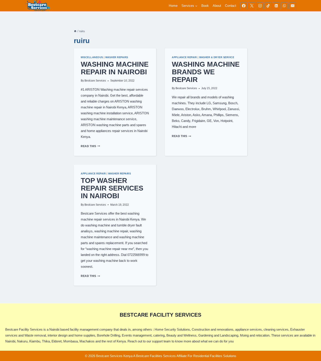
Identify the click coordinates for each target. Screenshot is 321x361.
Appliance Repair (184, 57)
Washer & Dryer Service (216, 57)
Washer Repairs (116, 57)
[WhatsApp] (284, 5)
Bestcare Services (95, 80)
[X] (251, 5)
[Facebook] (243, 5)
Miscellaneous (92, 57)
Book (205, 5)
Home (173, 5)
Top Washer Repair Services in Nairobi (112, 188)
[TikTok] (268, 5)
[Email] (292, 5)
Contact (230, 5)
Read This (90, 146)
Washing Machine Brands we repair (206, 71)
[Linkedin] (276, 5)
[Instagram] (260, 5)
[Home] (75, 31)
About (217, 5)
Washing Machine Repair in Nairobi (114, 68)
